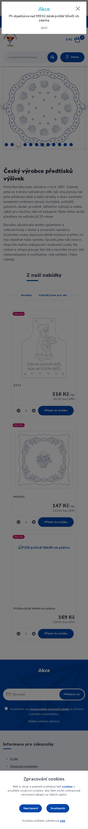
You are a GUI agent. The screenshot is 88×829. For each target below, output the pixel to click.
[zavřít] (78, 9)
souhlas (67, 786)
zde (62, 821)
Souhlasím (57, 808)
